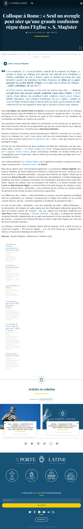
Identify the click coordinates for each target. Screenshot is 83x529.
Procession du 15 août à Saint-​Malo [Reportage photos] (12, 304)
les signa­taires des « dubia (44, 139)
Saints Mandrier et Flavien (13, 287)
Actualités (13, 54)
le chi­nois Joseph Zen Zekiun (38, 149)
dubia (64, 98)
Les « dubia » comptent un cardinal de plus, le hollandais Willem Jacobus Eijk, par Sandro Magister (20, 426)
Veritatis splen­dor (40, 213)
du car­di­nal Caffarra (31, 162)
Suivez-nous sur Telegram (18, 63)
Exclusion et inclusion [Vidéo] (12, 266)
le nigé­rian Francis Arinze (16, 152)
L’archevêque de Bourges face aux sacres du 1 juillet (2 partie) (13, 327)
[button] (81, 3)
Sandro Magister (46, 399)
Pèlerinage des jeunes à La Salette (12, 355)
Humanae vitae (29, 164)
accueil (4, 54)
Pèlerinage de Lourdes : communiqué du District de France (12, 247)
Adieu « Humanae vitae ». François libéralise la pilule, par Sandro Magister (63, 426)
